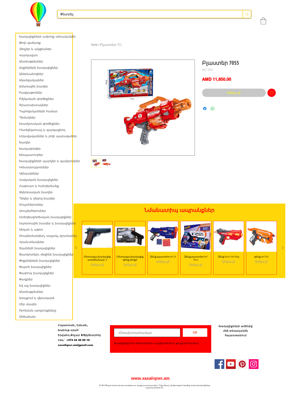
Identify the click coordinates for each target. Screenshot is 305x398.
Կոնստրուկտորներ (34, 167)
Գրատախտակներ (33, 105)
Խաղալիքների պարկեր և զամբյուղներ (45, 161)
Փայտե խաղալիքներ (35, 267)
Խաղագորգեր (30, 148)
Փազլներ (26, 279)
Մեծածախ (27, 316)
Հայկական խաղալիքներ (38, 179)
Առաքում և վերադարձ (36, 298)
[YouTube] (231, 364)
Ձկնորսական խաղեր (36, 192)
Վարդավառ (28, 55)
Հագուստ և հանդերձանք (39, 186)
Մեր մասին (28, 304)
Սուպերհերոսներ (32, 210)
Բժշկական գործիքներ (36, 98)
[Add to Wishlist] (271, 93)
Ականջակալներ (31, 80)
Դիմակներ (27, 117)
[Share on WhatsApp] (212, 108)
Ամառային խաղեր (33, 86)
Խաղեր (24, 142)
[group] (179, 248)
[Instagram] (254, 364)
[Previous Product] (75, 247)
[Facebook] (219, 364)
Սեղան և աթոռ (31, 229)
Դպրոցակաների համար (38, 111)
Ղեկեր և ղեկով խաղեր (37, 198)
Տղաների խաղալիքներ (37, 248)
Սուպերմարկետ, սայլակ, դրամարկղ (45, 235)
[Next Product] (282, 247)
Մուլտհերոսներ (31, 204)
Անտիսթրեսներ (31, 61)
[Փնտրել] (247, 14)
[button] (263, 20)
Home (94, 44)
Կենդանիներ (29, 173)
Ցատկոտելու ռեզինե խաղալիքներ (45, 254)
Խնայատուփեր (31, 154)
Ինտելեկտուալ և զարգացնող (42, 130)
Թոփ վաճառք (30, 42)
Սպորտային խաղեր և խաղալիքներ (45, 223)
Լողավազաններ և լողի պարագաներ (45, 136)
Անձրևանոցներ (31, 74)
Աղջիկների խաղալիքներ (38, 67)
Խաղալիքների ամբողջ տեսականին (45, 36)
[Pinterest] (242, 364)
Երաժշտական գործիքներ (39, 123)
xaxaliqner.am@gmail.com (75, 345)
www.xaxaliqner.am (150, 378)
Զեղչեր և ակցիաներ (35, 49)
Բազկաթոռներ (30, 92)
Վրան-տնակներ (31, 242)
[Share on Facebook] (204, 108)
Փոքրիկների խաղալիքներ (39, 260)
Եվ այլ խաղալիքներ (34, 285)
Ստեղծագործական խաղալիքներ (45, 217)
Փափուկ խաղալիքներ (36, 273)
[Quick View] (97, 236)
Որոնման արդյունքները (37, 310)
